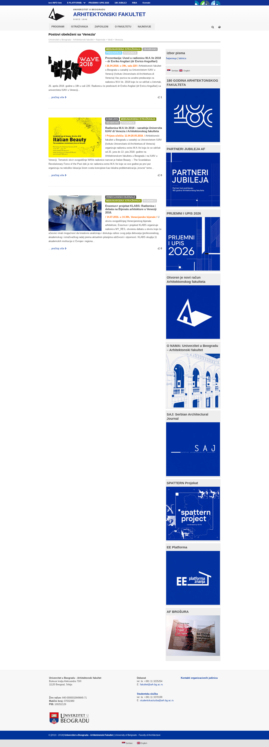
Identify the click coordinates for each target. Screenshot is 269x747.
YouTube (202, 3)
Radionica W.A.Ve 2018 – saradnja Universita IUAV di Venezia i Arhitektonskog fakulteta (133, 129)
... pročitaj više (56, 97)
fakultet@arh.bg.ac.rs (151, 684)
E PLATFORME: (74, 3)
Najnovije (100, 39)
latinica (182, 58)
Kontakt (146, 3)
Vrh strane (211, 735)
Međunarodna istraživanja (123, 49)
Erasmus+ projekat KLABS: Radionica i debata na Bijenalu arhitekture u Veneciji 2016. (130, 209)
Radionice (130, 53)
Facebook (197, 3)
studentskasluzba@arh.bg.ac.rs (157, 700)
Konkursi (112, 119)
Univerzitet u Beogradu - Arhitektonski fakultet (71, 39)
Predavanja (113, 53)
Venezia (119, 39)
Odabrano (150, 49)
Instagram (218, 3)
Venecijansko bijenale (120, 197)
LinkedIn (213, 3)
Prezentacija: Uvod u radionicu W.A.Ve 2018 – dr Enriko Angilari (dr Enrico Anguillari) (133, 59)
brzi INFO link (55, 3)
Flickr (208, 3)
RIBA (134, 3)
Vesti (110, 39)
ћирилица (171, 58)
